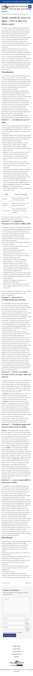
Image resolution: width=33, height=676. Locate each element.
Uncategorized (15, 14)
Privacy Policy (25, 669)
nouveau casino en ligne (15, 85)
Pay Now (16, 656)
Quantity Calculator (16, 654)
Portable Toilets (16, 646)
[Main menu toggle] (29, 6)
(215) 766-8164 (7, 1)
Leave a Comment (6, 14)
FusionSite (17, 671)
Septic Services (16, 651)
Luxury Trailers (16, 649)
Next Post (28, 583)
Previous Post (5, 583)
